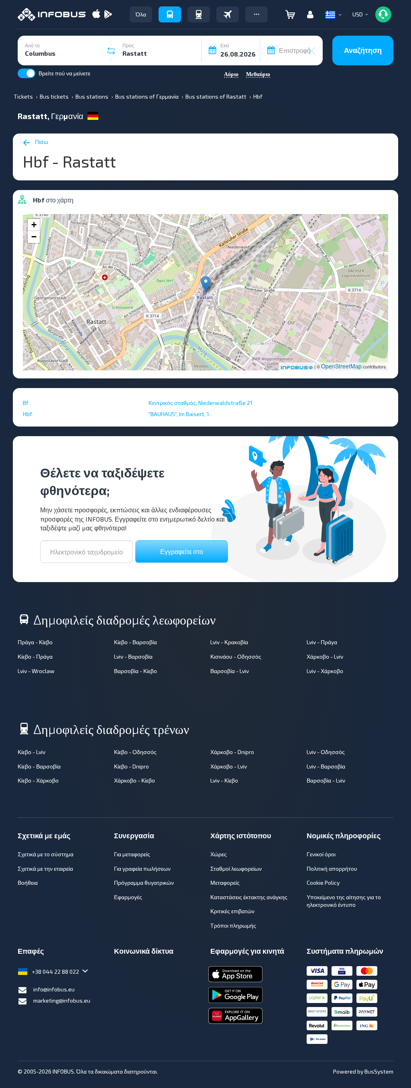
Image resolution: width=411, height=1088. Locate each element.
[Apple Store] (96, 14)
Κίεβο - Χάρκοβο (38, 780)
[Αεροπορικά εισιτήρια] (227, 14)
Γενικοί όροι (321, 854)
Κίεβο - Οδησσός (135, 751)
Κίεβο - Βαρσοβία (135, 642)
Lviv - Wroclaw (36, 670)
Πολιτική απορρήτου (332, 868)
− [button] (34, 237)
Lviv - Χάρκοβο (325, 670)
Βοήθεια (28, 882)
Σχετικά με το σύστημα (45, 854)
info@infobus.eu (54, 989)
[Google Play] (108, 14)
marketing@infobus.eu (61, 1000)
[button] (256, 14)
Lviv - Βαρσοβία (133, 656)
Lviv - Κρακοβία (229, 642)
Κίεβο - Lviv (31, 751)
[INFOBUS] (51, 14)
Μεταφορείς (225, 882)
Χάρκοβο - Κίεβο (134, 780)
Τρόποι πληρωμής (233, 925)
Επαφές (31, 950)
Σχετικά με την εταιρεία (45, 868)
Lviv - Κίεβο (224, 780)
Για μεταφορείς (132, 854)
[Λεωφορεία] (170, 14)
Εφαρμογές (128, 897)
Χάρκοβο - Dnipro (232, 751)
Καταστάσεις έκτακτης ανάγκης (248, 897)
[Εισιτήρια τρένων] (198, 14)
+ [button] (34, 225)
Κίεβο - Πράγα (35, 656)
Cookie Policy (323, 882)
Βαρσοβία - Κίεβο (135, 670)
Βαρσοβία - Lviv (229, 670)
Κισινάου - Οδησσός (235, 656)
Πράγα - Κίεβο (35, 642)
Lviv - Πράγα (322, 642)
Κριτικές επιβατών (232, 911)
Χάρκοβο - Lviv (325, 656)
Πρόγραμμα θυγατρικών (144, 882)
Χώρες (218, 854)
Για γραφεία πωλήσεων (142, 868)
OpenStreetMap (341, 366)
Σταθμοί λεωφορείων (236, 868)
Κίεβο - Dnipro (131, 766)
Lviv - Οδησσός (326, 751)
